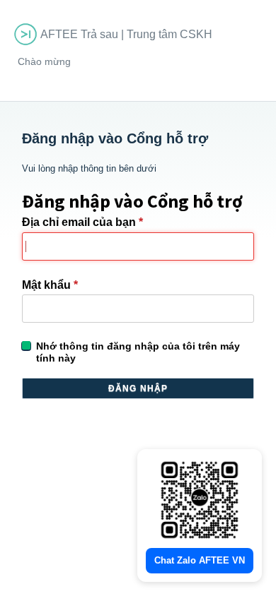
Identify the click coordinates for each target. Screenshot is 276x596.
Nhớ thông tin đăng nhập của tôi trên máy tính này (138, 352)
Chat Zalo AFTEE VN (199, 560)
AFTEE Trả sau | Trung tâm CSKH (126, 34)
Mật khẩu (50, 285)
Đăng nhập (138, 388)
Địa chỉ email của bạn (82, 222)
